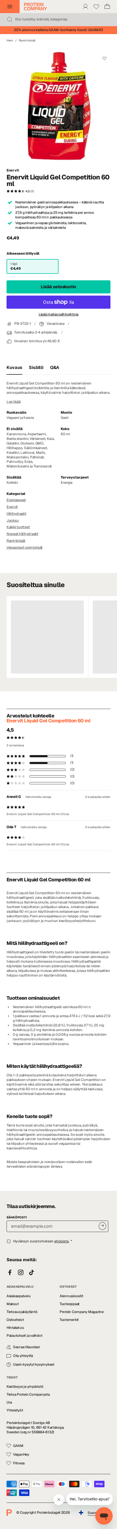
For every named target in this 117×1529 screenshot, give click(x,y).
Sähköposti (17, 1217)
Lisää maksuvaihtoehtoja (58, 314)
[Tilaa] (102, 1226)
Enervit (13, 170)
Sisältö (36, 367)
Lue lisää (14, 401)
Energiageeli (16, 500)
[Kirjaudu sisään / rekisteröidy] (85, 6)
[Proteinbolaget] (35, 6)
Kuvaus (14, 367)
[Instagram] (20, 1272)
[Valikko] (10, 6)
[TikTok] (31, 1272)
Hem (10, 40)
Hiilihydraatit (16, 513)
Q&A (54, 367)
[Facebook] (10, 1272)
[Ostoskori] (107, 6)
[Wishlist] (96, 6)
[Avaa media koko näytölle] (58, 105)
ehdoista (61, 1241)
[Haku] (10, 19)
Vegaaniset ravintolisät (24, 547)
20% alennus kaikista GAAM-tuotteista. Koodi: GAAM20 (58, 30)
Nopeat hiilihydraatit (22, 533)
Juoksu (13, 520)
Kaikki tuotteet (18, 527)
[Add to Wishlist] (104, 58)
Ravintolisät (27, 40)
